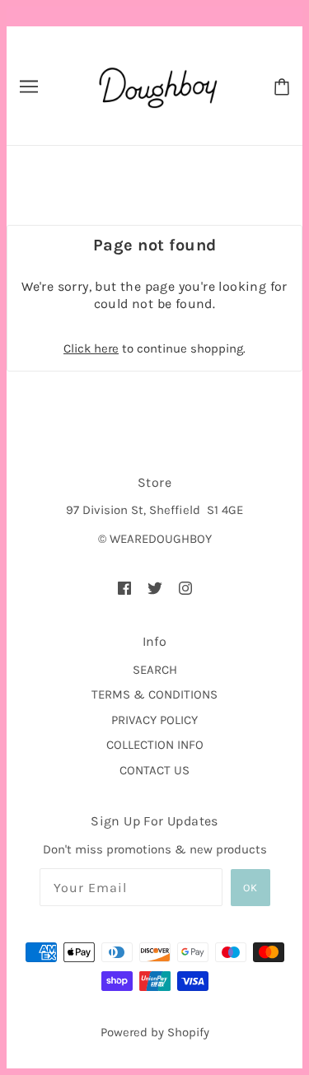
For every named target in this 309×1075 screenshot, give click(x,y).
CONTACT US (154, 770)
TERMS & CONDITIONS (154, 694)
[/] (156, 84)
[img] (124, 588)
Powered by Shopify (155, 1032)
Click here (91, 348)
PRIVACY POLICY (154, 720)
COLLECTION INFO (155, 744)
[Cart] (281, 85)
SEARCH (155, 669)
